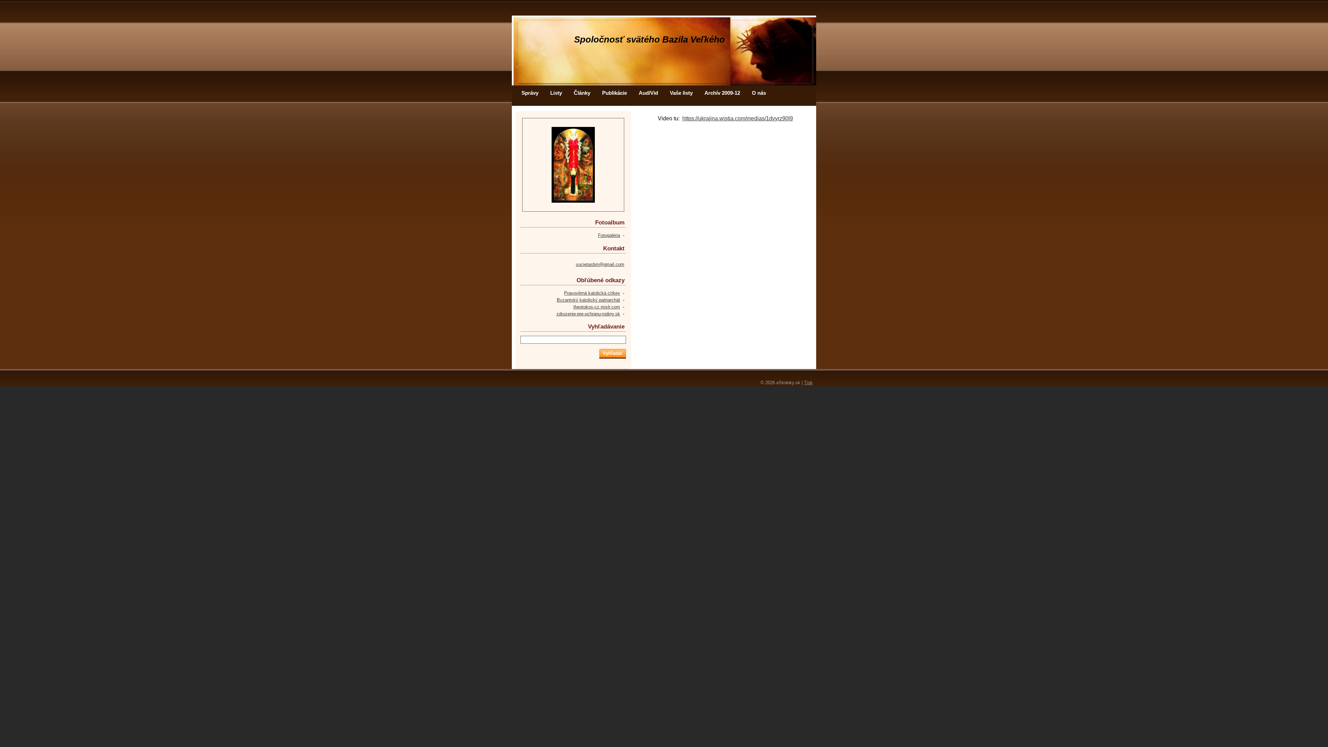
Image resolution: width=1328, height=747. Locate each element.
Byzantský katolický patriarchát (588, 300)
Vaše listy (681, 93)
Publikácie (614, 93)
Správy (530, 93)
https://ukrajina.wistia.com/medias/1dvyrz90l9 (737, 118)
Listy (556, 93)
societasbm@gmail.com (600, 264)
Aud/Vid (648, 93)
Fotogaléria (609, 235)
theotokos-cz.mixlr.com (596, 307)
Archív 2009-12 (722, 93)
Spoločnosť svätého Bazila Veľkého (649, 39)
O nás (759, 93)
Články (582, 93)
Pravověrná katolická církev (592, 293)
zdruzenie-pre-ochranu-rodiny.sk (588, 313)
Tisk (808, 382)
